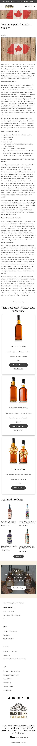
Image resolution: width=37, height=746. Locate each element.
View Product (18, 487)
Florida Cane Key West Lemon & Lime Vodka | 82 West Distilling (27, 522)
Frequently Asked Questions (11, 671)
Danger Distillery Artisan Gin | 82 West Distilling (9, 547)
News (5, 619)
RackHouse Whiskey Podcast (11, 615)
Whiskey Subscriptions (10, 631)
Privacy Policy (7, 682)
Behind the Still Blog (9, 607)
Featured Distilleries (9, 611)
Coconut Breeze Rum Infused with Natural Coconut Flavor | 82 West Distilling (27, 547)
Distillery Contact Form (10, 651)
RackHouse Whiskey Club (20, 742)
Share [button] (5, 35)
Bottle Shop (6, 635)
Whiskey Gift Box (8, 639)
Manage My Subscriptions (10, 675)
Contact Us (6, 655)
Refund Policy (7, 679)
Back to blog (19, 302)
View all (18, 556)
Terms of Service (8, 686)
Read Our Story (18, 588)
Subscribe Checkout (18, 365)
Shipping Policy (7, 690)
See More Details (18, 368)
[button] (26, 6)
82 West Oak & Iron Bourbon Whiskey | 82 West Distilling (8, 522)
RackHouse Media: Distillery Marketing (14, 659)
